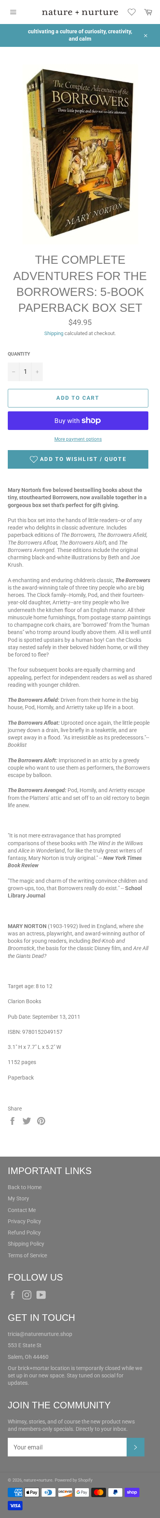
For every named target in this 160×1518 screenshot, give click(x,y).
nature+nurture (38, 1480)
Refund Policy (24, 1232)
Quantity (19, 354)
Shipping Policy (26, 1244)
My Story (18, 1198)
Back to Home (25, 1187)
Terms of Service (27, 1255)
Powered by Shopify (73, 1480)
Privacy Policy (24, 1221)
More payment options (78, 439)
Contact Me (22, 1210)
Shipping (53, 333)
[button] (78, 459)
